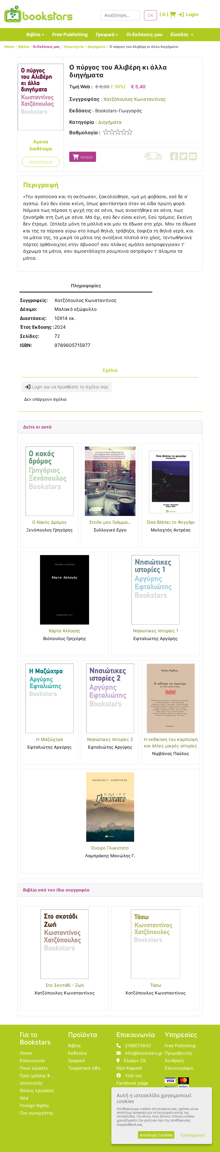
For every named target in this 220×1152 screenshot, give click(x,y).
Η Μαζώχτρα (49, 739)
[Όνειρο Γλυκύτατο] (110, 807)
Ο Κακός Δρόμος (49, 522)
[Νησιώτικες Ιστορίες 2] (110, 698)
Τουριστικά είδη (84, 1068)
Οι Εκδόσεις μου (144, 34)
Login (184, 14)
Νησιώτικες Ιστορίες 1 (155, 630)
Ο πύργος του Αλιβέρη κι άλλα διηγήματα (143, 47)
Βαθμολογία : (84, 132)
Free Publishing (70, 34)
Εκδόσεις (80, 110)
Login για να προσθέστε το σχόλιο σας (69, 386)
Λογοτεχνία (74, 47)
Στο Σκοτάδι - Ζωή (65, 985)
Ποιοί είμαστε (34, 1068)
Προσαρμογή (192, 1135)
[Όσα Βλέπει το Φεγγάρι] (170, 481)
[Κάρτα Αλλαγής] (64, 589)
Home (9, 47)
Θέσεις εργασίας (37, 1090)
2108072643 (138, 1045)
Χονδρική (174, 1060)
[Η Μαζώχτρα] (49, 698)
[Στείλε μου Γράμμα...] (110, 481)
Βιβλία (34, 34)
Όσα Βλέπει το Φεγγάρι (171, 522)
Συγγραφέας (84, 99)
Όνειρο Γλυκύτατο (110, 848)
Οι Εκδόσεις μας (46, 47)
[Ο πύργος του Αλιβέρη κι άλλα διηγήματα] (41, 96)
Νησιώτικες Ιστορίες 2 (110, 739)
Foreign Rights (34, 1105)
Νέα (24, 1098)
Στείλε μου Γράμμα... (110, 522)
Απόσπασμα (40, 161)
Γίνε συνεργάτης (36, 1113)
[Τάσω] (155, 944)
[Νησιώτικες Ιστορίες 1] (155, 589)
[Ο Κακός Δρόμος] (49, 481)
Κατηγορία (81, 122)
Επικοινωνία (32, 1060)
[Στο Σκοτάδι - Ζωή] (64, 944)
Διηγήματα (96, 47)
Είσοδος (180, 34)
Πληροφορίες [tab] (86, 285)
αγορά (86, 156)
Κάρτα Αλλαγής (64, 630)
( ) (162, 14)
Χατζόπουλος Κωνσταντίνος (135, 99)
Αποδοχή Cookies (156, 1135)
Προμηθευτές (178, 1053)
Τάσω (155, 985)
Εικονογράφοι (179, 1068)
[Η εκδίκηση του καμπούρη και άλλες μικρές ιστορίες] (170, 698)
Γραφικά (105, 34)
